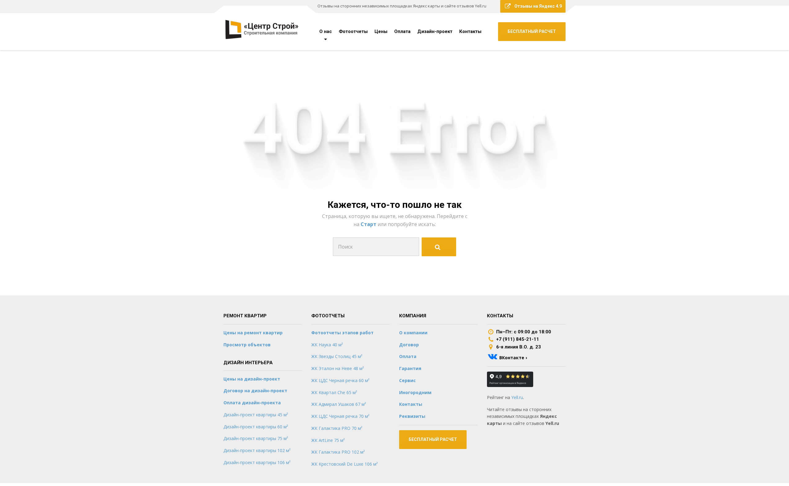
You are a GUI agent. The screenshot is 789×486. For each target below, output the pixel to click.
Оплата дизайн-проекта (252, 403)
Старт (369, 224)
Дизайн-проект (434, 31)
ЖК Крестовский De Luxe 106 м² (344, 464)
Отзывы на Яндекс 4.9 (538, 6)
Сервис (407, 380)
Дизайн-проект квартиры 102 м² (257, 450)
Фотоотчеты (353, 31)
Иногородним (415, 392)
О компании (413, 333)
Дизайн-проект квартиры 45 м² (255, 415)
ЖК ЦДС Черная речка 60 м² (340, 380)
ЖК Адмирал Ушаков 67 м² (338, 404)
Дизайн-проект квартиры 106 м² (257, 462)
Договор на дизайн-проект (255, 390)
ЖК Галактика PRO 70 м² (336, 428)
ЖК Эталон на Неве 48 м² (337, 368)
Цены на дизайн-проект (251, 379)
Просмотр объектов (247, 345)
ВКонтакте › (513, 357)
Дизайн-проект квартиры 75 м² (255, 438)
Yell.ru (517, 397)
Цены (380, 31)
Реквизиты (412, 416)
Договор (409, 345)
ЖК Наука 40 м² (327, 345)
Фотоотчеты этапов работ (342, 333)
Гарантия (410, 368)
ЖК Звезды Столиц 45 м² (336, 356)
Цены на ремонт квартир (253, 333)
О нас (325, 31)
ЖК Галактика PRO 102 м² (338, 452)
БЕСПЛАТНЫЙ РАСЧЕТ (532, 31)
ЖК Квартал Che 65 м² (334, 392)
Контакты (470, 31)
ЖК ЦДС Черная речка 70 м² (340, 416)
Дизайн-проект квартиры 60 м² (255, 427)
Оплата (402, 31)
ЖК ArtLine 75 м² (328, 440)
